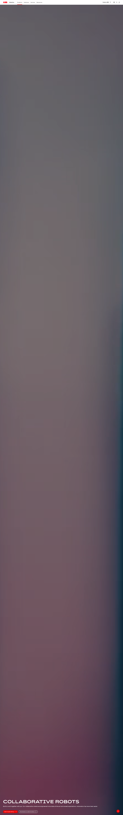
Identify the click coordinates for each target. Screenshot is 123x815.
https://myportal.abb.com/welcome (119, 2)
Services (33, 2)
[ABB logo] (5, 2)
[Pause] (118, 811)
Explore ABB (106, 2)
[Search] (116, 2)
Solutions (26, 2)
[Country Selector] (114, 2)
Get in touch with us (9, 811)
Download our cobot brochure (27, 811)
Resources (39, 2)
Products (19, 2)
